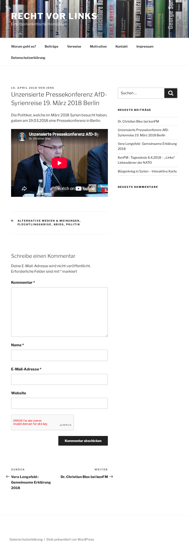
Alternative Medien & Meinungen (49, 220)
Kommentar (23, 282)
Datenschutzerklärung (28, 58)
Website (18, 393)
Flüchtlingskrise (35, 224)
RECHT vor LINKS (54, 16)
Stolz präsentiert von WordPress (70, 539)
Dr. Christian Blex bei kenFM (138, 121)
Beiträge (51, 46)
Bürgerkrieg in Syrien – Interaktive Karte (147, 171)
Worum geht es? (23, 46)
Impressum (145, 46)
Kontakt (121, 46)
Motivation (98, 46)
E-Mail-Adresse (26, 369)
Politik (73, 224)
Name (17, 345)
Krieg (59, 224)
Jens (50, 87)
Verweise (74, 46)
